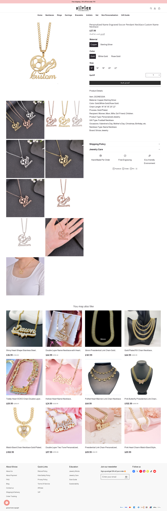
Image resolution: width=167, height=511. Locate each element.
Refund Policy (42, 471)
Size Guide (73, 479)
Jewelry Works (74, 471)
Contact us (10, 488)
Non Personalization (109, 15)
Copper (94, 44)
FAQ (7, 479)
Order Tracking (11, 496)
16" (97, 68)
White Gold (103, 56)
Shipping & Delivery (13, 492)
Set (97, 15)
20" (109, 68)
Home (39, 15)
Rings (59, 15)
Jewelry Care (73, 475)
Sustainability (74, 484)
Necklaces (49, 15)
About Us (9, 471)
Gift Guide (125, 15)
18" (103, 68)
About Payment (11, 475)
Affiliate (40, 488)
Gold (93, 56)
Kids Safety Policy (44, 475)
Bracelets (79, 15)
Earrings (68, 15)
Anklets (89, 15)
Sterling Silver (106, 44)
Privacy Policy (42, 479)
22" (115, 68)
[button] (151, 8)
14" (92, 68)
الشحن (102, 34)
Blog (7, 484)
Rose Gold (115, 56)
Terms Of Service (44, 484)
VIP (39, 492)
